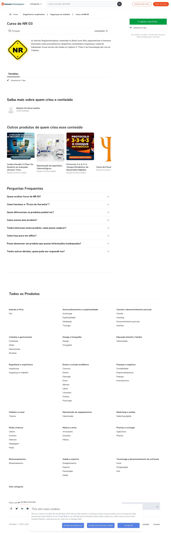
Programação (122, 467)
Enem (65, 380)
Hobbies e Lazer (17, 412)
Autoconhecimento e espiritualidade (80, 309)
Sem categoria (16, 486)
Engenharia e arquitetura (21, 364)
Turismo (12, 416)
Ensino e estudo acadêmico (76, 364)
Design (66, 341)
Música (66, 439)
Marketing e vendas (125, 412)
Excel (118, 463)
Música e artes (70, 427)
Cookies (156, 524)
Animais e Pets (16, 309)
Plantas (119, 435)
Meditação (67, 321)
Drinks (11, 345)
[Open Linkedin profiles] (22, 508)
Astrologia (67, 313)
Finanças (120, 376)
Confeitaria (13, 341)
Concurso (66, 368)
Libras (65, 388)
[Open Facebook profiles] (11, 508)
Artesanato (68, 431)
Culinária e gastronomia (20, 337)
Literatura (67, 392)
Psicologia (67, 400)
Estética (12, 435)
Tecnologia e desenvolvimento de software (137, 459)
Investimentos (122, 380)
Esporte (66, 467)
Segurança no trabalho (18, 372)
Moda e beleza (16, 427)
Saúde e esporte (71, 459)
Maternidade (122, 341)
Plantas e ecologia (125, 427)
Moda (11, 447)
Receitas (13, 353)
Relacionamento (16, 463)
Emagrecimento (69, 463)
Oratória (120, 325)
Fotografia (67, 345)
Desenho (66, 435)
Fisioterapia (68, 471)
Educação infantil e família (129, 337)
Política (66, 396)
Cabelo (12, 431)
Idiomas (66, 384)
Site (118, 471)
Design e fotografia (72, 337)
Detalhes (13, 73)
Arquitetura (14, 368)
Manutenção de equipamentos (77, 412)
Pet (10, 313)
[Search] (119, 4)
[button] (56, 196)
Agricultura (121, 431)
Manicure (13, 439)
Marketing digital (123, 416)
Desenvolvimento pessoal (128, 321)
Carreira (119, 313)
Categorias (34, 4)
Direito (66, 372)
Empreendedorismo (125, 372)
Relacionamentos (17, 459)
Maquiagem (14, 443)
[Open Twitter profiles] (17, 508)
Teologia (66, 325)
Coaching (120, 317)
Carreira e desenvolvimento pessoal (134, 309)
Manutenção (68, 416)
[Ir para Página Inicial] (14, 4)
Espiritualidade (69, 317)
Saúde (65, 475)
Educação (67, 376)
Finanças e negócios (126, 364)
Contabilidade (122, 368)
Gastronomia (14, 349)
